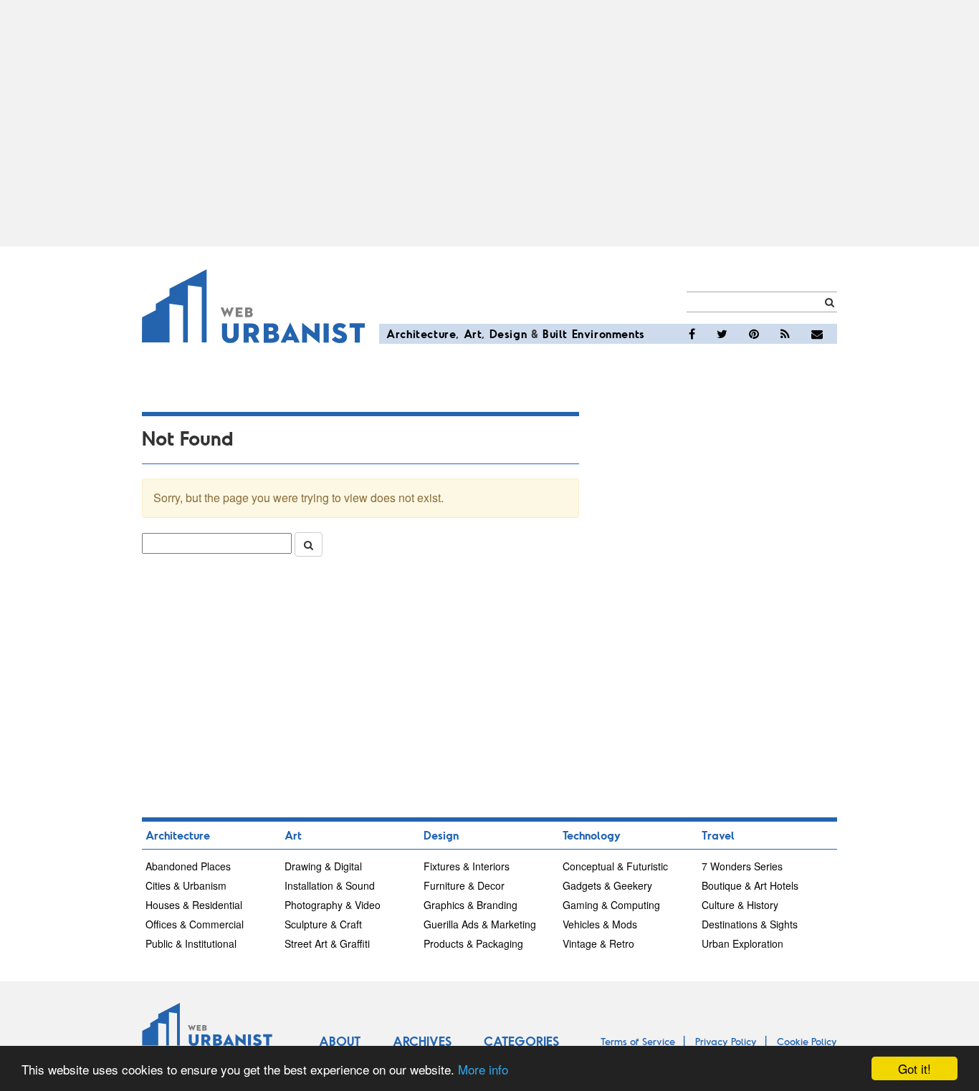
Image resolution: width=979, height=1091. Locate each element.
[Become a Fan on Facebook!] (692, 333)
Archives (422, 1040)
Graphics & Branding (470, 905)
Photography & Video (333, 905)
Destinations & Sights (750, 924)
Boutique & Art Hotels (750, 885)
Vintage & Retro (598, 943)
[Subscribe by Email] (817, 333)
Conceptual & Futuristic (615, 866)
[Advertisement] (489, 123)
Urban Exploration (742, 943)
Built (555, 333)
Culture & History (740, 905)
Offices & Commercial (194, 924)
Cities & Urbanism (185, 885)
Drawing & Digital (323, 866)
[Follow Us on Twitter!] (722, 333)
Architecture (421, 333)
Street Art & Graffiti (327, 943)
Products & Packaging (473, 943)
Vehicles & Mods (600, 924)
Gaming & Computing (611, 905)
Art (473, 333)
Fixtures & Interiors (467, 866)
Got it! (914, 1068)
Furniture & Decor (464, 885)
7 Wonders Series (742, 866)
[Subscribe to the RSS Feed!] (785, 333)
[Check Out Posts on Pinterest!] (754, 333)
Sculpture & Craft (323, 924)
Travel (718, 835)
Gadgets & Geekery (607, 885)
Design (508, 333)
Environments (608, 333)
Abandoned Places (188, 866)
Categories (521, 1040)
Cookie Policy (807, 1041)
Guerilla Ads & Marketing (480, 924)
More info (483, 1069)
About (339, 1040)
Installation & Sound (330, 885)
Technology (592, 835)
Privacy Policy (726, 1041)
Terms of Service (638, 1041)
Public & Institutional (191, 943)
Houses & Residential (193, 905)
